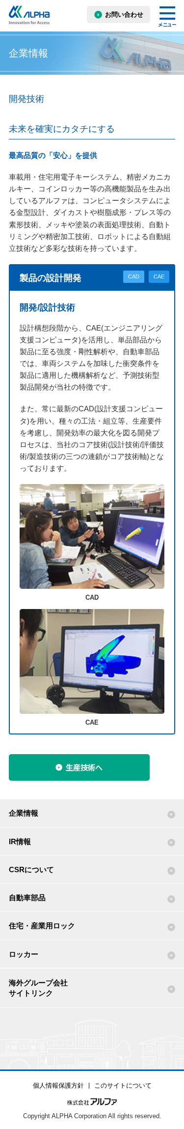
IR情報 (20, 841)
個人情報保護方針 (58, 1085)
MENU (167, 16)
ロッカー (23, 954)
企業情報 (23, 813)
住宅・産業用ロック (42, 925)
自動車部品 (27, 897)
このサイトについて (123, 1085)
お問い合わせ (124, 14)
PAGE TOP (168, 1092)
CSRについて (31, 869)
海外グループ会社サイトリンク (38, 987)
